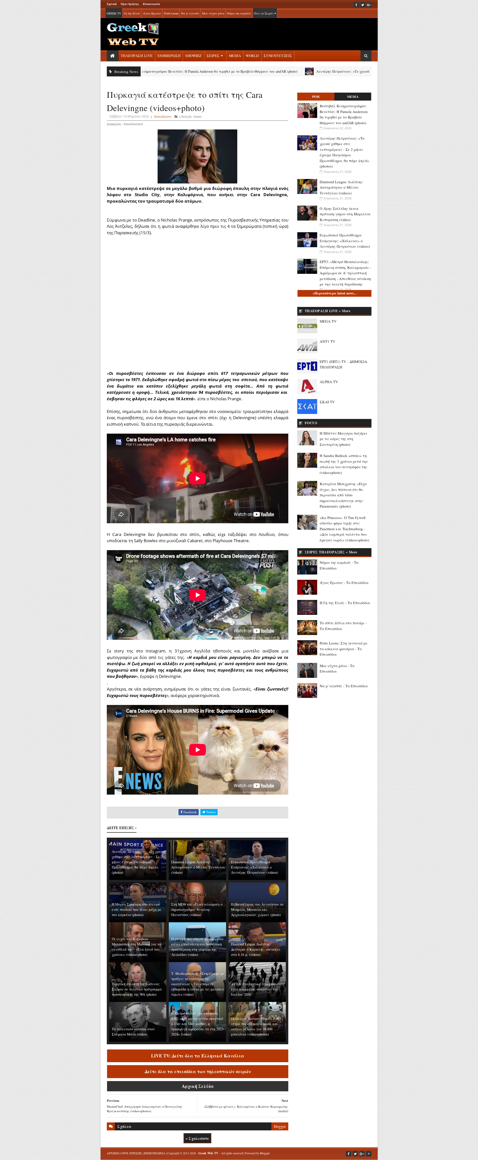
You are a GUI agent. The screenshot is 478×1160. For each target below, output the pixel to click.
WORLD (252, 55)
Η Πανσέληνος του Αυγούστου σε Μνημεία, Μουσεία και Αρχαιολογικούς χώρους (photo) (257, 909)
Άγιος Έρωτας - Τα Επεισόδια (344, 582)
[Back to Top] (368, 1154)
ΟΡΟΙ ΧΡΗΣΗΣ (131, 1153)
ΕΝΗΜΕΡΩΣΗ (169, 55)
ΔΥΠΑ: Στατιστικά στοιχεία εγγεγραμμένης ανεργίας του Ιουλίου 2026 (254, 989)
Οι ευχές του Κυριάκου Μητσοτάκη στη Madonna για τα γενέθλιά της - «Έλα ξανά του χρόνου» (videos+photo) (136, 946)
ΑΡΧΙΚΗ (113, 1153)
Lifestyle (185, 116)
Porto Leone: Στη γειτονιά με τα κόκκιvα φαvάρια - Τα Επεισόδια (343, 648)
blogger (280, 1126)
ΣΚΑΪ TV (327, 401)
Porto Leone (171, 13)
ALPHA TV (329, 381)
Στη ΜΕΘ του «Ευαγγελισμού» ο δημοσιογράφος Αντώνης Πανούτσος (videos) (197, 909)
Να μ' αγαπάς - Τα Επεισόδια (344, 685)
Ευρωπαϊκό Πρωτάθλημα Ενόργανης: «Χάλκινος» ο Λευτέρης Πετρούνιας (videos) (254, 867)
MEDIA (235, 55)
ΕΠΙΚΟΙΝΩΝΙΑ (154, 1153)
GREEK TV (114, 13)
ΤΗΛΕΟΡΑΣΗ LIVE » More (328, 310)
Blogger (265, 1153)
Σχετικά (112, 3)
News (197, 116)
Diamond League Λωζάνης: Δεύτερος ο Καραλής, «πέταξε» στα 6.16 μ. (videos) (255, 949)
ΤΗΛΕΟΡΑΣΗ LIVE (137, 55)
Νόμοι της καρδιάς (239, 13)
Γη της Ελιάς (132, 13)
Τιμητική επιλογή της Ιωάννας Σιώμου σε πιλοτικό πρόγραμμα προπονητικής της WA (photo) (137, 989)
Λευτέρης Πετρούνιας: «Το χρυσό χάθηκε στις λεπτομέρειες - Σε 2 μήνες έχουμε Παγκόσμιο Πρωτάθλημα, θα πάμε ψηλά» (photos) (358, 71)
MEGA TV (328, 321)
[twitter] (362, 4)
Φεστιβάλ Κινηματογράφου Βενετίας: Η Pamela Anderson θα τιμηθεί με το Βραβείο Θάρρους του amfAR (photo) (150, 71)
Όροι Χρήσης (130, 3)
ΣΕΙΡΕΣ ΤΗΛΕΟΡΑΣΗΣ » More (331, 552)
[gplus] (368, 4)
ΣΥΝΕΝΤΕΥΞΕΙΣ (278, 55)
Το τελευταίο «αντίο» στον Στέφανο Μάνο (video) (133, 1032)
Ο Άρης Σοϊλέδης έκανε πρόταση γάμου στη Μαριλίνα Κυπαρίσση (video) (345, 214)
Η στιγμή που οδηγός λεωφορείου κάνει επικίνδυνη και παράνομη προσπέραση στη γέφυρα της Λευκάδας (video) (197, 946)
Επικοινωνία (151, 3)
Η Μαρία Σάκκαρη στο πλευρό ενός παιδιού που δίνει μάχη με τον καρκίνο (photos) (136, 909)
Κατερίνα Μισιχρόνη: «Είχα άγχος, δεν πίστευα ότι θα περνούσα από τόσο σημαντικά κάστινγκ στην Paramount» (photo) (343, 495)
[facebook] (356, 4)
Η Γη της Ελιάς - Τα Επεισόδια (345, 602)
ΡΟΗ (316, 96)
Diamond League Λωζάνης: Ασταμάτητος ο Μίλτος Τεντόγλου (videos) (198, 867)
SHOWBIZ (193, 55)
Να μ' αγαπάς (190, 13)
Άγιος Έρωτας (152, 13)
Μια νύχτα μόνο (213, 13)
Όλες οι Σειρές (264, 13)
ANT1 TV (327, 341)
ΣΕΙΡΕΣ (213, 55)
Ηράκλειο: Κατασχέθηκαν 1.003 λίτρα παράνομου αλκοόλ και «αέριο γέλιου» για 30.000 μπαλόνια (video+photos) (256, 1026)
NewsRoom (162, 116)
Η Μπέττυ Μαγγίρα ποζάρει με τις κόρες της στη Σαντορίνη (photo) (343, 439)
